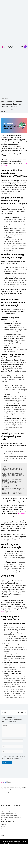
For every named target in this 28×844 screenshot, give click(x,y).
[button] (22, 46)
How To (4, 111)
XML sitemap (22, 513)
